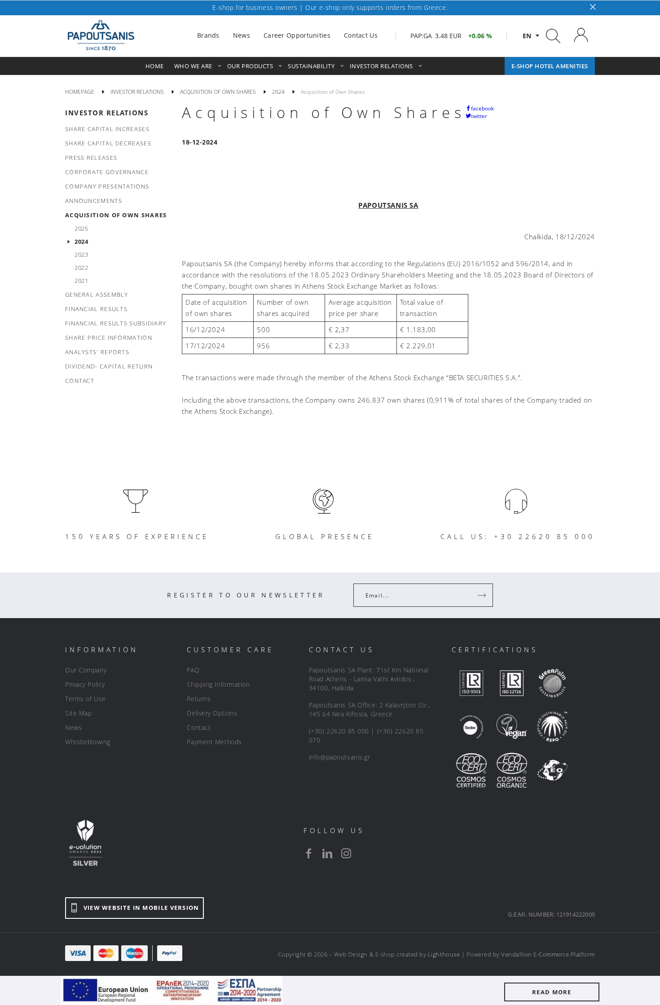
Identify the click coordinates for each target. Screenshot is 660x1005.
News (73, 727)
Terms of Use (85, 698)
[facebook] (308, 853)
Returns (199, 698)
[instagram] (346, 853)
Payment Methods (214, 741)
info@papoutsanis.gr (339, 757)
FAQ (193, 670)
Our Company (85, 670)
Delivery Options (212, 713)
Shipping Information (218, 684)
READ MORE (552, 992)
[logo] (101, 35)
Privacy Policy (85, 684)
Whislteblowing (87, 741)
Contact (199, 727)
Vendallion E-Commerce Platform (548, 954)
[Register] (483, 595)
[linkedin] (327, 853)
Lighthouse (444, 954)
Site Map (78, 713)
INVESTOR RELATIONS (106, 112)
